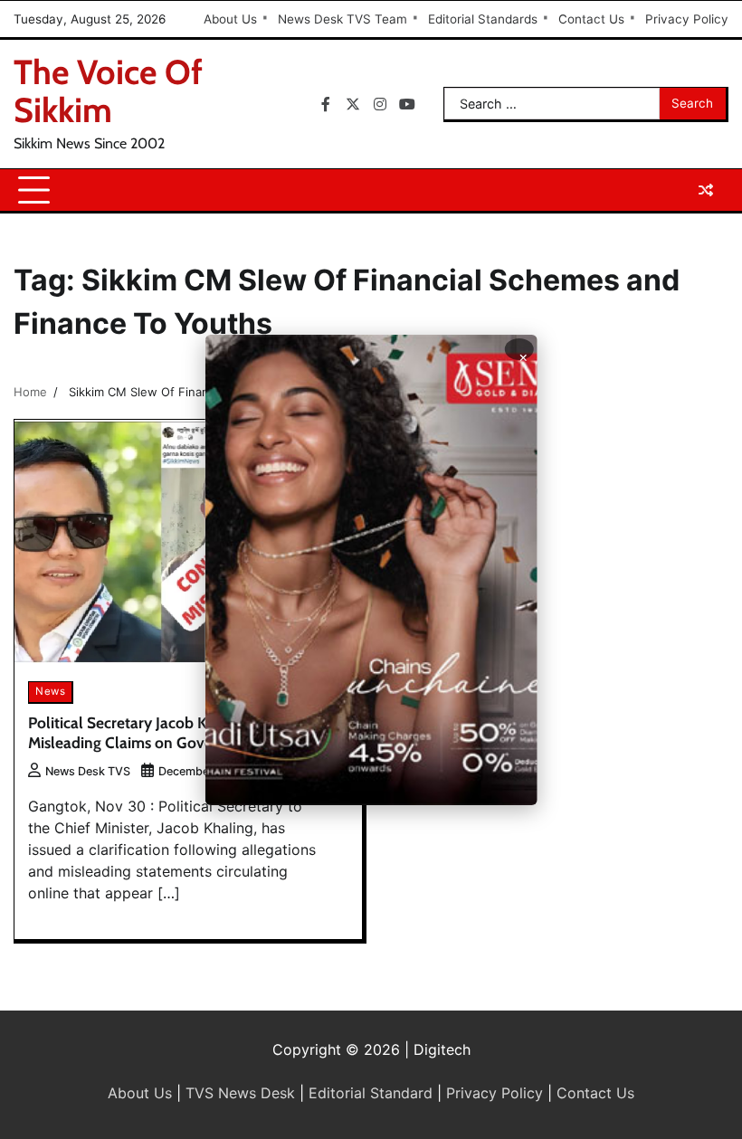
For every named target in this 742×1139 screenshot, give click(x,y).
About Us (230, 19)
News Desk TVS (87, 771)
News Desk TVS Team (342, 19)
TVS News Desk (240, 1093)
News (50, 691)
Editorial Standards (482, 19)
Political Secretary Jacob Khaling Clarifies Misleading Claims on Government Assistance (183, 733)
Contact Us (591, 19)
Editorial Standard (371, 1093)
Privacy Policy (686, 19)
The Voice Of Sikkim (108, 91)
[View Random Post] (705, 190)
